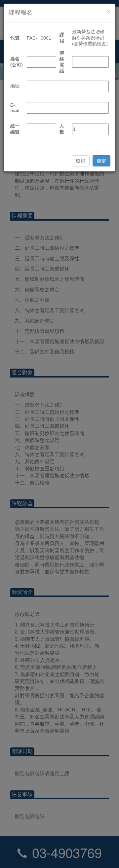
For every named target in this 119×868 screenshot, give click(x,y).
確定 (101, 160)
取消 (80, 160)
